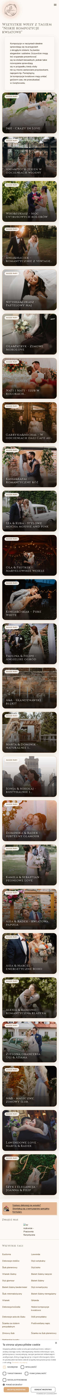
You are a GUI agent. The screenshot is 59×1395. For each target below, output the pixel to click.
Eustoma (6, 1254)
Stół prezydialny (39, 1316)
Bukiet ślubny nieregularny (43, 1293)
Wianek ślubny (9, 1274)
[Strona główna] (10, 10)
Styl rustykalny (38, 1260)
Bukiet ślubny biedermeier (14, 1287)
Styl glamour (8, 1280)
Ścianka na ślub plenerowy (43, 1333)
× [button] (56, 1343)
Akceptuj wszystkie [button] (16, 1389)
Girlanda (35, 1300)
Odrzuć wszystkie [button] (43, 1389)
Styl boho (35, 1267)
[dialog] (29, 1367)
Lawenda (35, 1254)
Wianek (6, 1300)
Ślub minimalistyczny (12, 1293)
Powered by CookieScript (46, 1394)
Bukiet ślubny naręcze (41, 1274)
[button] (29, 1384)
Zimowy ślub (8, 1333)
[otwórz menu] (55, 5)
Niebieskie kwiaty (10, 1339)
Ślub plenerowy (9, 1267)
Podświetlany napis (40, 1323)
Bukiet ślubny (37, 1280)
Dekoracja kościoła (11, 1306)
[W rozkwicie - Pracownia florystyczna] (29, 1230)
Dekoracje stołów (10, 1260)
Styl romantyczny (39, 1287)
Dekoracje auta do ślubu (13, 1316)
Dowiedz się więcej (19, 1362)
